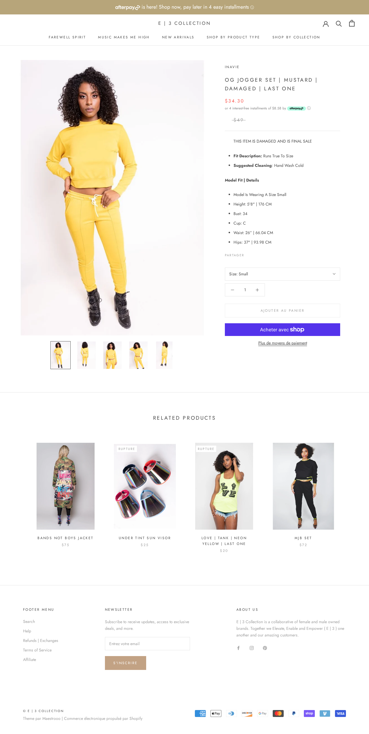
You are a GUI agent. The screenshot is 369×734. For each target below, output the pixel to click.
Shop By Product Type (233, 37)
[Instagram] (252, 647)
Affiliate (29, 659)
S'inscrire (125, 663)
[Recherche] (339, 23)
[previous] (18, 491)
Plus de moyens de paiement (282, 343)
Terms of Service (37, 650)
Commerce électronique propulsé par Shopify (103, 718)
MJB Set (303, 538)
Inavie (232, 67)
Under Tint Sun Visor (145, 538)
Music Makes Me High (124, 37)
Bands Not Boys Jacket (65, 538)
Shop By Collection (296, 37)
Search (29, 621)
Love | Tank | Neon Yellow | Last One (224, 540)
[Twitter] (257, 253)
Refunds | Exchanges (40, 640)
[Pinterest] (265, 253)
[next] (350, 491)
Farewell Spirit (67, 37)
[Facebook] (250, 253)
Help (27, 631)
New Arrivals (178, 37)
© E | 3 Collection (43, 711)
